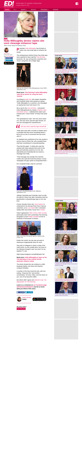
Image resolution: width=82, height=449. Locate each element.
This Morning (41, 57)
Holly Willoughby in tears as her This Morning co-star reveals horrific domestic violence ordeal (32, 259)
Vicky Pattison (38, 204)
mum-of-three (31, 108)
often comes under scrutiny (38, 213)
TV (14, 9)
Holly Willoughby (10, 56)
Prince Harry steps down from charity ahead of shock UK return (64, 294)
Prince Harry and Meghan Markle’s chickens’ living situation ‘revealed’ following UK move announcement (66, 216)
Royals (33, 9)
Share (8, 58)
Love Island (31, 208)
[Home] (9, 4)
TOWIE (42, 210)
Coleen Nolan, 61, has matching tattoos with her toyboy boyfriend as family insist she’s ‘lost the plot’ (65, 135)
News (7, 9)
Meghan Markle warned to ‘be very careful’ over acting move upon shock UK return (66, 231)
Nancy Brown (7, 53)
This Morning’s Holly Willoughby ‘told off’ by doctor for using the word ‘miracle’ (32, 94)
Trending (45, 9)
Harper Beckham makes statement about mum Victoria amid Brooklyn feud (65, 86)
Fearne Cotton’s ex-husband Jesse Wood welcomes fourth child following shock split (65, 279)
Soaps (24, 9)
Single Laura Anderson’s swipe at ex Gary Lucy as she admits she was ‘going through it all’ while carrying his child (66, 71)
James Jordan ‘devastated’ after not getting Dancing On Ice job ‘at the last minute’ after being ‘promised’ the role (66, 152)
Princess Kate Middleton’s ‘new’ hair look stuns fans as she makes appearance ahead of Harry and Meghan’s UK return (65, 247)
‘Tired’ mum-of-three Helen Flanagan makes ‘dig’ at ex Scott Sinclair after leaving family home (66, 102)
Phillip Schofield (33, 216)
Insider (55, 9)
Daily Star (28, 99)
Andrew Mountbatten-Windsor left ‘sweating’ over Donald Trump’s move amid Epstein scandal (66, 264)
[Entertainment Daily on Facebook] (77, 3)
